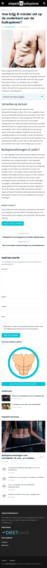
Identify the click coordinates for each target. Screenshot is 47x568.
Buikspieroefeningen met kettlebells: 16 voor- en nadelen (18, 456)
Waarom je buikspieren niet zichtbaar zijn (28, 396)
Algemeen (9, 10)
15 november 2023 (23, 27)
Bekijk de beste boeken (13, 224)
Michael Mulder (10, 27)
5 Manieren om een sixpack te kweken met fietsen (26, 477)
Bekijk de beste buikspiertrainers (23, 384)
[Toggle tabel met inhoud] (42, 96)
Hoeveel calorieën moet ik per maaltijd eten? (24, 494)
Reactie (5, 269)
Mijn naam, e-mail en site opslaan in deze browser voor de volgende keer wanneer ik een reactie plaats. (23, 327)
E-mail (4, 306)
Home (3, 10)
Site (3, 317)
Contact (5, 542)
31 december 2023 (17, 398)
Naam (4, 297)
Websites (5, 545)
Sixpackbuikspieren (11, 564)
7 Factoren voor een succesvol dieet (26, 404)
